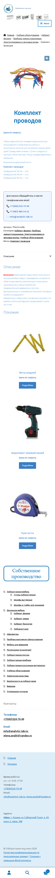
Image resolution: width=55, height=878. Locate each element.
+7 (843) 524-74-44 (19, 206)
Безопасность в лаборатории (21, 681)
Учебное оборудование (27, 35)
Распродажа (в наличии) (19, 649)
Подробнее (27, 385)
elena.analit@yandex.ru (38, 796)
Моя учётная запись (9, 873)
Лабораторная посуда (18, 655)
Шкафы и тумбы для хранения (29, 605)
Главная (10, 35)
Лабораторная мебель (18, 591)
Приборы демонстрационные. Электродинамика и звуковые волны (24, 234)
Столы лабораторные (25, 594)
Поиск (27, 873)
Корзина (12, 763)
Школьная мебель (16, 610)
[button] (46, 58)
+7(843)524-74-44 (14, 719)
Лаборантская (21, 629)
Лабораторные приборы (19, 660)
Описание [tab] (9, 256)
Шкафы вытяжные (23, 599)
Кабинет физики (23, 230)
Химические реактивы (18, 675)
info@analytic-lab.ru (21, 216)
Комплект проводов (20, 241)
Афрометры (13, 634)
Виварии (11, 686)
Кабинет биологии (23, 623)
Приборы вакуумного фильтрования (25, 639)
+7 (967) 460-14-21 (19, 211)
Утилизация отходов (17, 691)
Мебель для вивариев (17, 644)
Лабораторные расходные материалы (26, 665)
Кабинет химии (21, 618)
